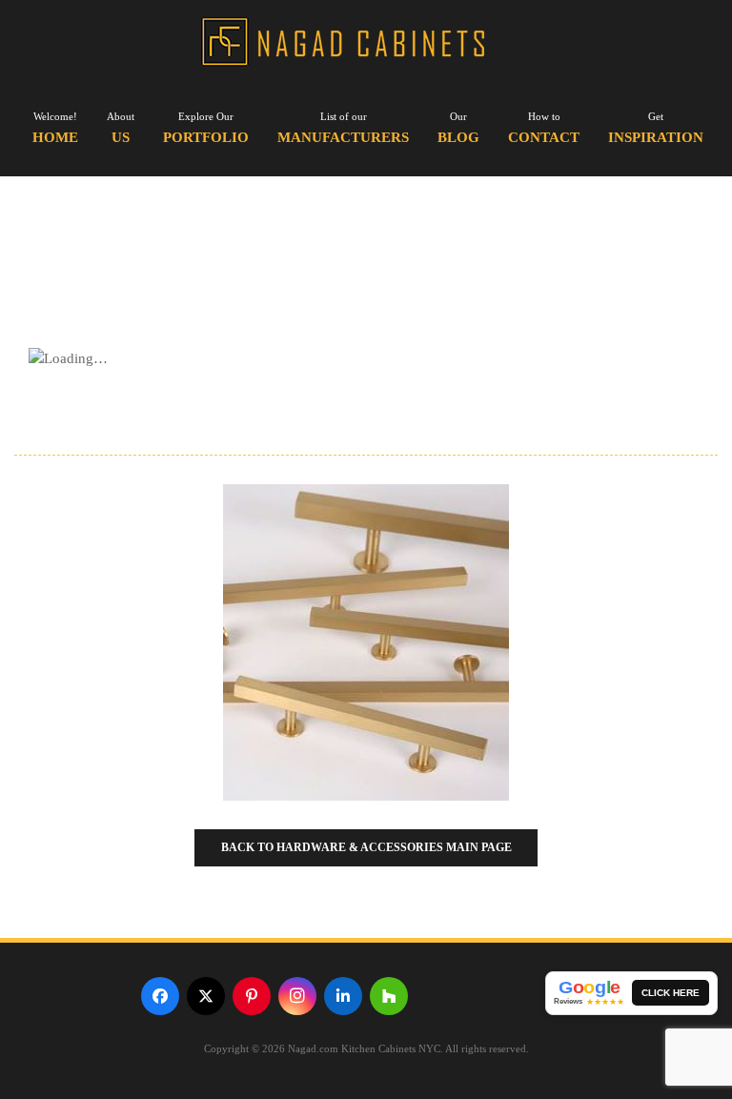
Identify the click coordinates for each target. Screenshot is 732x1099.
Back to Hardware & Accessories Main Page (366, 847)
